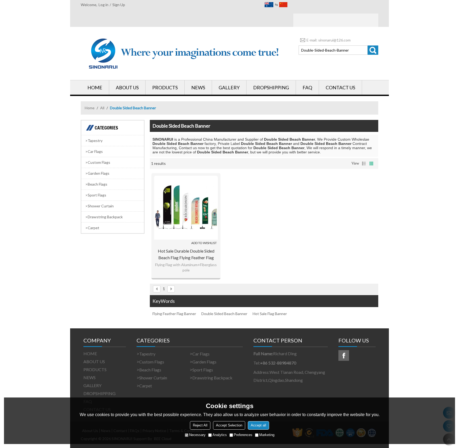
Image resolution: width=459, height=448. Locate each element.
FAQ (307, 87)
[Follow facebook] (343, 355)
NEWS (198, 87)
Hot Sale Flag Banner (270, 313)
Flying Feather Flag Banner (174, 313)
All (102, 108)
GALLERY (229, 87)
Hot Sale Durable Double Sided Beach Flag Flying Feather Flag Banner (186, 254)
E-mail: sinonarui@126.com (329, 40)
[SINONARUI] (184, 53)
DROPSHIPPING (271, 87)
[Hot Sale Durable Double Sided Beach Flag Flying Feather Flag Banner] (186, 208)
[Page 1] (156, 289)
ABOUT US (127, 87)
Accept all (258, 425)
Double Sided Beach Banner (224, 313)
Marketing (266, 435)
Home (90, 108)
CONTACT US (340, 87)
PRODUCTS (165, 87)
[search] (373, 50)
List (364, 163)
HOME (94, 87)
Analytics (219, 435)
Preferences (243, 435)
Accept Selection (229, 425)
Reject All (200, 425)
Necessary (197, 435)
